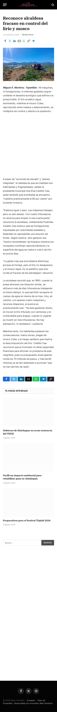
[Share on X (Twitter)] (10, 41)
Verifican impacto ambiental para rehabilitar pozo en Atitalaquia (22, 477)
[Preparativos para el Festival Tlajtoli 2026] (28, 502)
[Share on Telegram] (33, 41)
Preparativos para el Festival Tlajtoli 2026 (27, 520)
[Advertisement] (28, 146)
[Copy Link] (28, 41)
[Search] (52, 4)
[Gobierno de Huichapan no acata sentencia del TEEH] (28, 412)
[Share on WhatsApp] (24, 41)
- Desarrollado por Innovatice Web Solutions (33, 703)
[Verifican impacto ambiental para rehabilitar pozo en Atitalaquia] (28, 457)
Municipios (27, 35)
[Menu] (5, 4)
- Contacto (30, 700)
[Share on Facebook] (5, 41)
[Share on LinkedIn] (14, 41)
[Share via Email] (19, 41)
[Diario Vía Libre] (28, 4)
